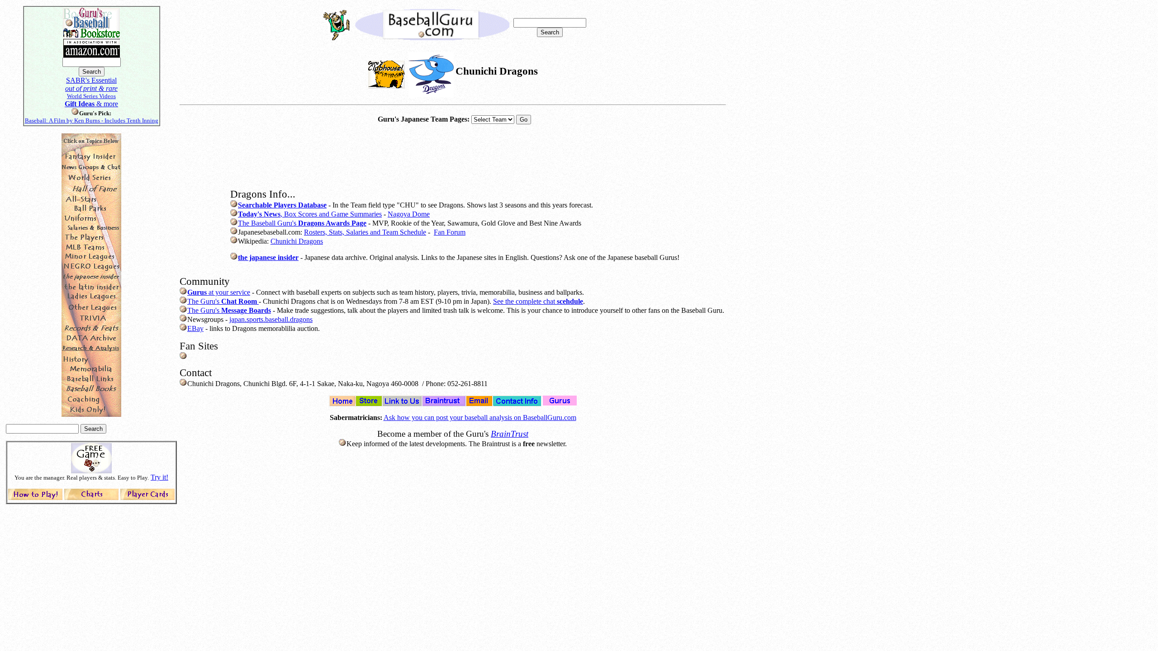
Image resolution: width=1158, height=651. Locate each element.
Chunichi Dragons (297, 241)
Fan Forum (449, 232)
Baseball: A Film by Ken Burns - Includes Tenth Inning (91, 120)
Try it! (159, 477)
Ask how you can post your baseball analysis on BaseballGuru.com (480, 417)
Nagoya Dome (409, 214)
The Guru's (222, 301)
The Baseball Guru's (302, 223)
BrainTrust (509, 434)
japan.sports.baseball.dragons (271, 319)
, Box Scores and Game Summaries (310, 214)
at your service (218, 292)
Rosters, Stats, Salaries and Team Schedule (365, 232)
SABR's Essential (91, 80)
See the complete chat (538, 301)
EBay (195, 328)
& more (91, 104)
